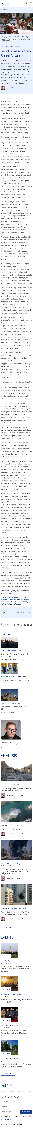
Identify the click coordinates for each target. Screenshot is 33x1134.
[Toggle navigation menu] (31, 3)
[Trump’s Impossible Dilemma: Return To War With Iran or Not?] (16, 771)
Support (11, 1092)
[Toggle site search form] (27, 3)
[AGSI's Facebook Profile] (5, 1097)
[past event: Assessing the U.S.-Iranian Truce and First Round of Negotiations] (9, 1047)
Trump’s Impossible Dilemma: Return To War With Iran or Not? (16, 789)
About (3, 1092)
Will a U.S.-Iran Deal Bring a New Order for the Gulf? (16, 1001)
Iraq (18, 676)
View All (8, 927)
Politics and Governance (8, 676)
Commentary (9, 46)
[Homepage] (5, 3)
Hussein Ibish (10, 88)
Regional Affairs (12, 650)
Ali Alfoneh (4, 712)
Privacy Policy (4, 1101)
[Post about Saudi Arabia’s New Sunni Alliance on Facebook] (25, 625)
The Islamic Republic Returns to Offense (14, 708)
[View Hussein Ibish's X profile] (2, 748)
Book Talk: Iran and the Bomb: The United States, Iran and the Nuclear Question (15, 968)
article (6, 591)
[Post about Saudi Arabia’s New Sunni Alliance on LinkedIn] (18, 625)
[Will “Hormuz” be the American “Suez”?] (16, 811)
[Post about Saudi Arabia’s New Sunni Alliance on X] (21, 625)
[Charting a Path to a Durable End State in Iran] (9, 642)
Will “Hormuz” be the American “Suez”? (16, 829)
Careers (20, 1092)
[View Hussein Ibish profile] (3, 88)
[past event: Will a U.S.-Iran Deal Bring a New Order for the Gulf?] (9, 983)
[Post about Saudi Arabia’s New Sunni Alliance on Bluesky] (28, 625)
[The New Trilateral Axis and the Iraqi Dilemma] (9, 668)
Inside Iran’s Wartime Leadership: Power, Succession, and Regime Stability (14, 1033)
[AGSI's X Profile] (2, 1097)
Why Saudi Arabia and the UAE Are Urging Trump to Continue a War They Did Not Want (15, 871)
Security (3, 650)
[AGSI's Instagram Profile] (14, 1097)
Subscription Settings (8, 1119)
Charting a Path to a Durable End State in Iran (14, 655)
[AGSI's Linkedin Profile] (11, 1097)
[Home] (16, 1084)
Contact (29, 1092)
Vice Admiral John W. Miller (8, 659)
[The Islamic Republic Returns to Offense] (9, 695)
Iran (2, 46)
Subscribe (26, 1112)
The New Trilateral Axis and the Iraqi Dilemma (16, 681)
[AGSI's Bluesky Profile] (18, 1097)
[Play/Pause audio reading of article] (4, 612)
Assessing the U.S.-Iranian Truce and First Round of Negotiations (16, 1065)
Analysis (5, 10)
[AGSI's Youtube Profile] (8, 1097)
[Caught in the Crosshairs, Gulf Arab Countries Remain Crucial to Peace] (16, 894)
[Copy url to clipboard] (14, 625)
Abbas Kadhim (5, 686)
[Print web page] (31, 625)
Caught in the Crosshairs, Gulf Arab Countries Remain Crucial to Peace (15, 913)
